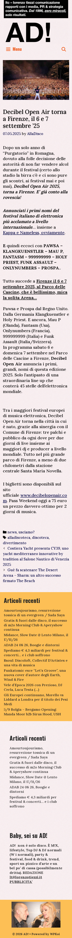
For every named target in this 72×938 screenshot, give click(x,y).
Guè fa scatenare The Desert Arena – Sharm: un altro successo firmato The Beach (32, 575)
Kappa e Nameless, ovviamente (34, 232)
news (12, 532)
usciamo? (26, 532)
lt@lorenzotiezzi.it (26, 877)
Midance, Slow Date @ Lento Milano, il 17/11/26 (33, 779)
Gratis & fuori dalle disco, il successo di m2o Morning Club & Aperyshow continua (35, 625)
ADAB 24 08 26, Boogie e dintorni (32, 645)
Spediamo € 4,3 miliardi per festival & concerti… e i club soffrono (36, 652)
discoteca (40, 537)
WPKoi (55, 934)
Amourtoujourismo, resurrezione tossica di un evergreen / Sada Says (34, 612)
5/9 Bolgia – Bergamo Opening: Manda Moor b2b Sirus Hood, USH (32, 711)
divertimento (14, 543)
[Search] (63, 49)
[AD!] (36, 32)
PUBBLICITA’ (21, 881)
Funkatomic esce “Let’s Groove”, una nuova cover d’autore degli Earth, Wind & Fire (35, 675)
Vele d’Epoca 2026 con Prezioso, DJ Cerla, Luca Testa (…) (33, 687)
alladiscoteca (18, 537)
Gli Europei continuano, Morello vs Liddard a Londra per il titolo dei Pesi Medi (36, 699)
